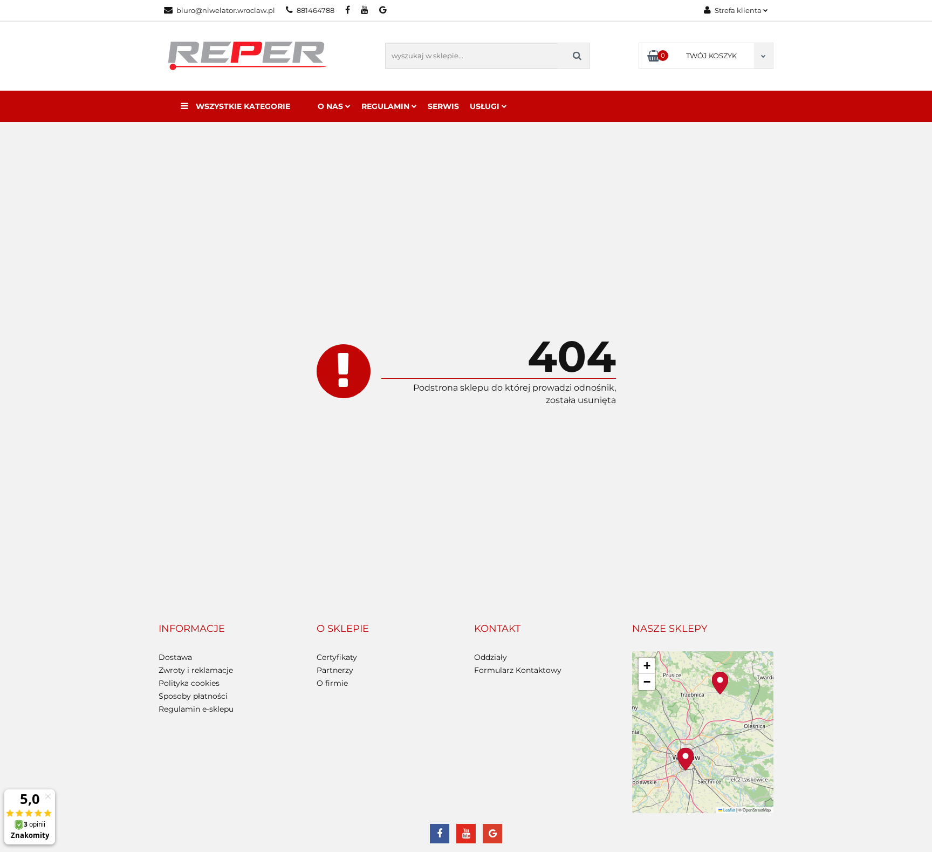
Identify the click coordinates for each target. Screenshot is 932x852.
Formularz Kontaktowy (517, 670)
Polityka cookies (189, 683)
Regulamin (386, 106)
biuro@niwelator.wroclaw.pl (225, 10)
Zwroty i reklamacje (196, 670)
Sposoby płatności (193, 696)
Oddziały (490, 657)
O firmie (332, 683)
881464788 (315, 10)
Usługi (486, 106)
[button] (192, 629)
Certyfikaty (337, 657)
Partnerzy (335, 670)
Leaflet (728, 810)
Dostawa (175, 657)
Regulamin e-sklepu (196, 709)
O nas (331, 106)
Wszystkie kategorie (242, 106)
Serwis (443, 106)
